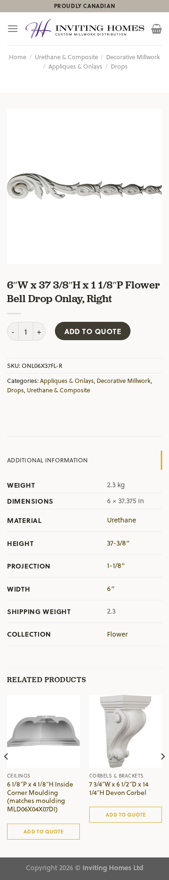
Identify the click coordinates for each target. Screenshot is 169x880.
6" (111, 588)
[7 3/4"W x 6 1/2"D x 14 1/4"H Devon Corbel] (125, 731)
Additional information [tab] (47, 459)
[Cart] (156, 28)
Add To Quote (93, 331)
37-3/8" (118, 543)
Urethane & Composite (66, 56)
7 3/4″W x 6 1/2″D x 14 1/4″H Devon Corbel (118, 788)
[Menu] (12, 28)
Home (17, 56)
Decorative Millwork (133, 56)
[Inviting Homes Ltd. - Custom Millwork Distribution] (84, 29)
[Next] (162, 775)
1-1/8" (116, 565)
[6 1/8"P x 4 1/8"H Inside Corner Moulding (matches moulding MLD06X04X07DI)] (43, 731)
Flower (117, 634)
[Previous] (6, 775)
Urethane (121, 520)
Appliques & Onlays (75, 66)
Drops (119, 66)
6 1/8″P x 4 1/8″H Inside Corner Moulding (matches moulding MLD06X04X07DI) (40, 796)
